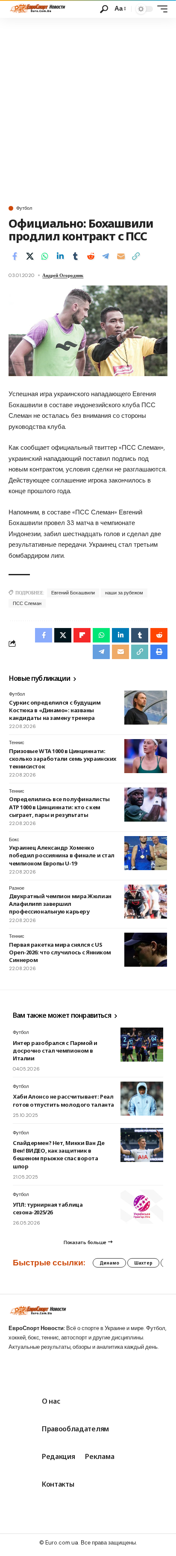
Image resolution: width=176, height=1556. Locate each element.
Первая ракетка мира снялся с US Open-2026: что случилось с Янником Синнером (60, 952)
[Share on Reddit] (91, 256)
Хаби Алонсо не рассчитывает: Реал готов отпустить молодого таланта (63, 1100)
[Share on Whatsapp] (45, 256)
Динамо (109, 1263)
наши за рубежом (124, 593)
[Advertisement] (88, 109)
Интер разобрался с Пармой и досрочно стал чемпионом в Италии (55, 1050)
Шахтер (143, 1263)
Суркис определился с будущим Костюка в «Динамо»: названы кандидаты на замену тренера (55, 710)
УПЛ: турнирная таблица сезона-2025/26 (47, 1208)
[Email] (121, 256)
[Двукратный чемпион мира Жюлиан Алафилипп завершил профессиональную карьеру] (145, 902)
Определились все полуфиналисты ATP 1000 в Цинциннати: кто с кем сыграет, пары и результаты (59, 806)
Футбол (24, 208)
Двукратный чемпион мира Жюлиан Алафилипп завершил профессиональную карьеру (60, 903)
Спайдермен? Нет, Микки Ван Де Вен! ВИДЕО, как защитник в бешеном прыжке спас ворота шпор (58, 1154)
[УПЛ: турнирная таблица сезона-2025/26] (141, 1207)
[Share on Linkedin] (60, 256)
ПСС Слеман (27, 603)
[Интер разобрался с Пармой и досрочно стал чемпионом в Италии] (141, 1045)
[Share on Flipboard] (82, 635)
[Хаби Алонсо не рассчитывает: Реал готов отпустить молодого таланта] (141, 1099)
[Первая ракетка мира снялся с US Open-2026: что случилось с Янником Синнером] (145, 950)
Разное (16, 888)
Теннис (16, 742)
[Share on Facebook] (15, 256)
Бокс (14, 839)
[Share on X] (30, 256)
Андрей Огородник (62, 275)
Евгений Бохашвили (73, 593)
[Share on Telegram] (105, 256)
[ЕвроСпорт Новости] (37, 9)
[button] (104, 9)
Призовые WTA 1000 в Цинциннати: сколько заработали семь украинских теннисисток (62, 758)
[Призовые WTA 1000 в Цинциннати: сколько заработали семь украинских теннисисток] (145, 756)
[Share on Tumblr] (75, 256)
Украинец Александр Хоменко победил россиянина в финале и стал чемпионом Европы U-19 (61, 855)
